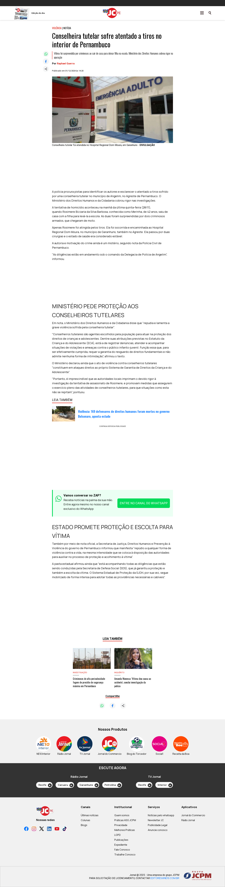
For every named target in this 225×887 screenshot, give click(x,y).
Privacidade (120, 825)
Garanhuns (88, 785)
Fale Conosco (122, 849)
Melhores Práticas (124, 830)
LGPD (117, 835)
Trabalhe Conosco (124, 854)
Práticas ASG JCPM (125, 820)
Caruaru (65, 785)
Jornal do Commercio (193, 815)
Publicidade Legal (157, 825)
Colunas (85, 820)
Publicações (121, 839)
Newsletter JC (156, 820)
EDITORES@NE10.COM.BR (164, 878)
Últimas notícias (89, 815)
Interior (164, 785)
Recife (44, 785)
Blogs (84, 825)
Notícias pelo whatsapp (161, 815)
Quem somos (121, 815)
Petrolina (112, 785)
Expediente (120, 844)
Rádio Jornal (188, 820)
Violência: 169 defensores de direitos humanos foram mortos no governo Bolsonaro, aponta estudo (124, 414)
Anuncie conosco (157, 830)
